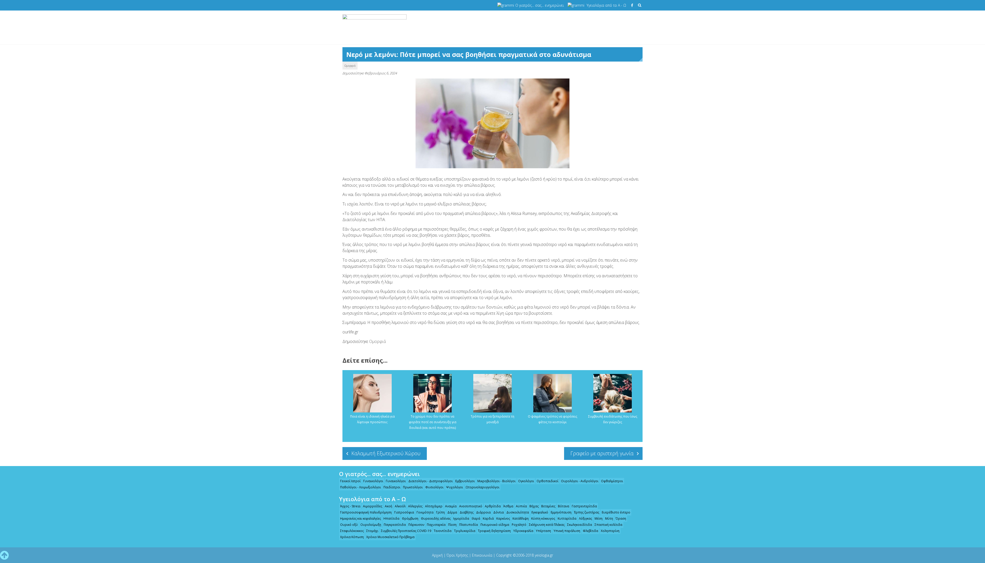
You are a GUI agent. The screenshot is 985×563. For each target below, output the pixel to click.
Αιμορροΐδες (372, 506)
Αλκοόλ (400, 506)
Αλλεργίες (415, 506)
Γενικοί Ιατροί (350, 481)
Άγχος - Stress (350, 506)
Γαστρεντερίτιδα (584, 506)
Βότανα (563, 506)
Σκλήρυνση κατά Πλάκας (547, 524)
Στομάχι (372, 531)
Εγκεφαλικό (539, 512)
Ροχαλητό (519, 524)
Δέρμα (452, 512)
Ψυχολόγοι (454, 487)
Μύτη (609, 518)
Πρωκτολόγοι (413, 487)
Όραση (621, 518)
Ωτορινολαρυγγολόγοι (482, 487)
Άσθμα (508, 506)
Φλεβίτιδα (590, 531)
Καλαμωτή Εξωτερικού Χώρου (385, 453)
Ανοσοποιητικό (470, 506)
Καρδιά (488, 518)
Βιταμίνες (548, 506)
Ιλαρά (476, 518)
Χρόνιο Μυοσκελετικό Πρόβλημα (390, 537)
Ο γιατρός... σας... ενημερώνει (539, 5)
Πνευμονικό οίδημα (494, 524)
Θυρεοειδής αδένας (436, 518)
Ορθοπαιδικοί (547, 481)
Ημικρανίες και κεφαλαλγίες (360, 518)
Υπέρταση (543, 531)
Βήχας (534, 506)
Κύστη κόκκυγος (543, 518)
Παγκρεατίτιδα (395, 524)
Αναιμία (451, 506)
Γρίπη (440, 512)
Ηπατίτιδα (391, 518)
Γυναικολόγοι (373, 481)
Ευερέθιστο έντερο (616, 512)
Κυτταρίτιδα (567, 518)
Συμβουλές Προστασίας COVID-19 (406, 531)
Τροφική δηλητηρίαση (494, 531)
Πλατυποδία (468, 524)
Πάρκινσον (416, 524)
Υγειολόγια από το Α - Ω (606, 5)
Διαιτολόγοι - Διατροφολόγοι (430, 481)
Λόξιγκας (585, 518)
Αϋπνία (521, 506)
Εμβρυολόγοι (465, 481)
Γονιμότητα (425, 512)
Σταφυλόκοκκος (352, 531)
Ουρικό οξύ (349, 524)
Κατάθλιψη (521, 518)
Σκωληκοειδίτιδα (579, 524)
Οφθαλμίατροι (612, 481)
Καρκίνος (503, 518)
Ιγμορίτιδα (461, 518)
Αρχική (437, 555)
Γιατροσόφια (404, 512)
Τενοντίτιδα (442, 531)
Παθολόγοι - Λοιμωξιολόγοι (360, 487)
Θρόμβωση (410, 518)
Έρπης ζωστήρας (586, 512)
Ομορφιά (350, 65)
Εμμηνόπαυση (561, 512)
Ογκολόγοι (526, 481)
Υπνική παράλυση (567, 531)
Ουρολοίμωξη (370, 524)
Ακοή (388, 506)
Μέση (599, 518)
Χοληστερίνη (610, 531)
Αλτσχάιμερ (433, 506)
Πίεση (452, 524)
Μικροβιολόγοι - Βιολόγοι (496, 481)
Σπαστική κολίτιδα (608, 524)
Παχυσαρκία (436, 524)
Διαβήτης (467, 512)
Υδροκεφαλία (523, 531)
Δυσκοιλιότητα (517, 512)
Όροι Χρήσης (457, 555)
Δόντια (498, 512)
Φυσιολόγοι (434, 487)
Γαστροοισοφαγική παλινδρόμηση (366, 512)
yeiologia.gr (544, 555)
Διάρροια (483, 512)
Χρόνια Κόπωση (352, 537)
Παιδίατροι (391, 487)
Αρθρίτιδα (493, 506)
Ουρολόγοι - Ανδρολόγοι (579, 481)
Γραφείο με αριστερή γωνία (602, 453)
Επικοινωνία (482, 555)
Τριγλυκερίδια (464, 531)
